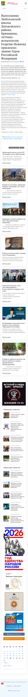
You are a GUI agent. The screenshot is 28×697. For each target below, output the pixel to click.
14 (16, 653)
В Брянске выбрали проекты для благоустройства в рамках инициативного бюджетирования (13, 361)
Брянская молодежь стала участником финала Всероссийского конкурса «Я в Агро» (13, 288)
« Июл (5, 662)
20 (13, 656)
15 (19, 653)
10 (4, 653)
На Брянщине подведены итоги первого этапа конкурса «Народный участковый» (13, 325)
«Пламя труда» (10, 94)
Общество (17, 61)
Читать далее (6, 163)
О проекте (9, 686)
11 (7, 653)
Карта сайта (17, 686)
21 (16, 656)
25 (7, 658)
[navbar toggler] (26, 3)
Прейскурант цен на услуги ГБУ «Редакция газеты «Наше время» (13, 153)
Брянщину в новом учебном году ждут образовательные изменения (13, 221)
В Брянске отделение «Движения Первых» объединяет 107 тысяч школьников (13, 186)
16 (22, 653)
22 (19, 656)
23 (22, 656)
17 (4, 656)
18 (7, 656)
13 (13, 653)
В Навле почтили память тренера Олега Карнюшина (14, 254)
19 (10, 656)
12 (10, 653)
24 (4, 658)
